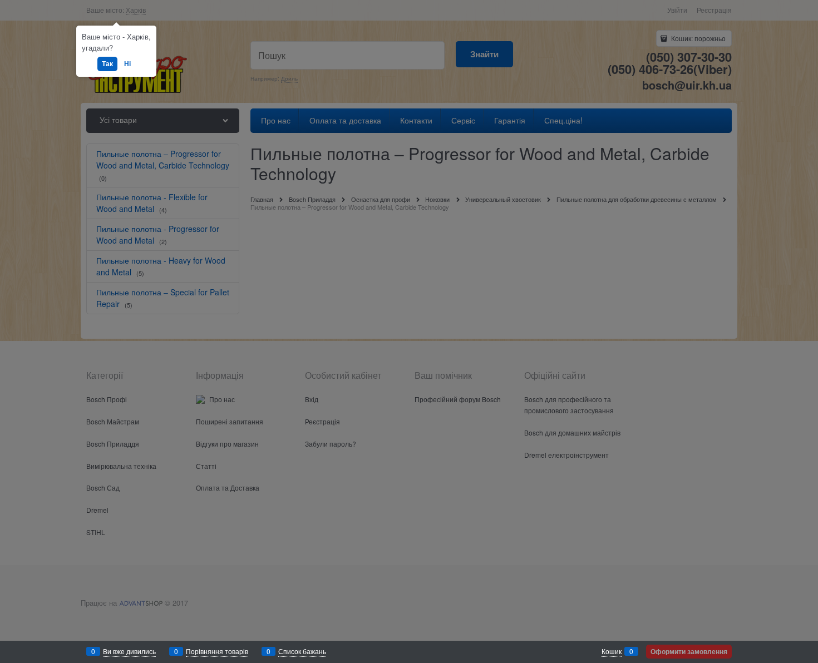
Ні (127, 63)
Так (107, 63)
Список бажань (302, 651)
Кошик (612, 651)
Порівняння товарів (217, 651)
